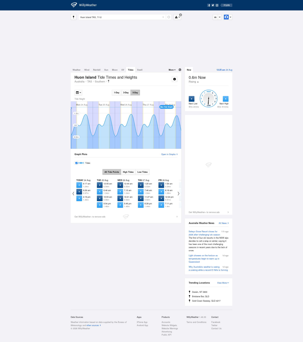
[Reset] (163, 17)
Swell (140, 69)
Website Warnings (170, 328)
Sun (106, 69)
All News (223, 223)
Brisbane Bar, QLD (200, 296)
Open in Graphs (168, 154)
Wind (86, 69)
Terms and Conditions (196, 322)
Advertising (167, 331)
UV (122, 69)
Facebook (215, 322)
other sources (92, 325)
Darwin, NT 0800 (199, 291)
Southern (100, 81)
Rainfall (97, 69)
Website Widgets (169, 325)
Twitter (214, 325)
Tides (130, 69)
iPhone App (142, 322)
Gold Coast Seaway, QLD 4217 (206, 300)
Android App (142, 325)
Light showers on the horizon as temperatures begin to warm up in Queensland (209, 258)
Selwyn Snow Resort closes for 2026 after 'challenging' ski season (209, 241)
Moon (115, 69)
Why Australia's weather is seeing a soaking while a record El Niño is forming (209, 268)
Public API (166, 334)
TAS (89, 81)
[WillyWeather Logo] (85, 5)
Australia (79, 81)
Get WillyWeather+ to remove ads (204, 212)
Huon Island (108, 81)
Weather (76, 69)
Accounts (166, 322)
